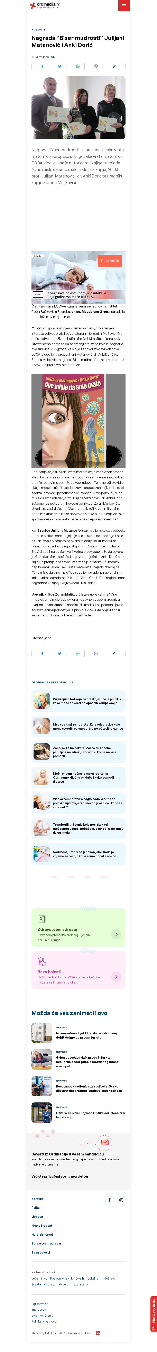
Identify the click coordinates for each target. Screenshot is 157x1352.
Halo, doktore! (42, 1234)
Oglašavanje (39, 1304)
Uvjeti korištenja (42, 1315)
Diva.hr (80, 1278)
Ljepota (37, 1216)
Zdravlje (37, 1199)
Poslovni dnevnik (61, 1278)
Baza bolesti (40, 1252)
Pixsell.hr (64, 1284)
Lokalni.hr (94, 1278)
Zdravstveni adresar (46, 1243)
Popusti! (49, 1284)
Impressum (39, 1309)
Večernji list (39, 1278)
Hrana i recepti (42, 1225)
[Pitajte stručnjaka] (153, 1314)
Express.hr (81, 1284)
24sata (36, 1284)
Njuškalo (109, 1278)
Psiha (35, 1207)
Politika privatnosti (44, 1321)
